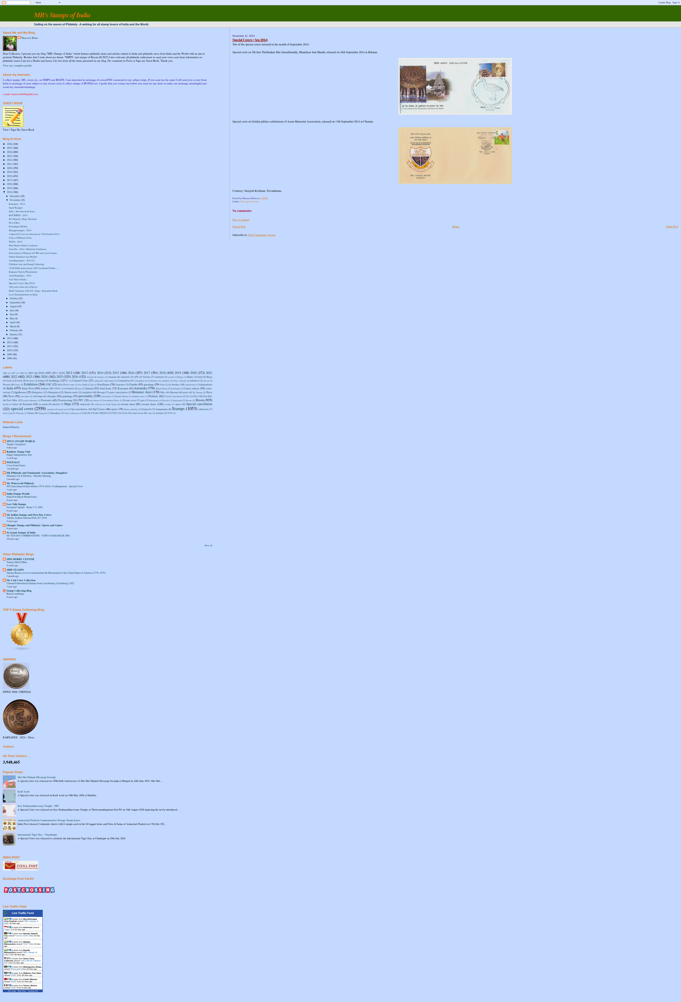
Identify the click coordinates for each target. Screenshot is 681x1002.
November (15, 200)
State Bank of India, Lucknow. (23, 245)
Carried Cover (80, 380)
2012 (10, 342)
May (12, 318)
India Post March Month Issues (22, 496)
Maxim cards (70, 392)
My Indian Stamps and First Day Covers (29, 515)
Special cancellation (199, 404)
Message (101, 392)
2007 (13, 373)
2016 (10, 184)
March (13, 326)
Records (165, 400)
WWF (170, 413)
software (98, 404)
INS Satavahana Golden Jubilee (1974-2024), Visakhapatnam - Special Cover (45, 486)
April (13, 322)
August (13, 306)
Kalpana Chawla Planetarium (23, 271)
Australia (159, 376)
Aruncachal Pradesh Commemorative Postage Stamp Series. (49, 820)
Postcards (46, 400)
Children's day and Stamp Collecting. (27, 264)
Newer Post (239, 227)
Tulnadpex (55, 413)
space (178, 404)
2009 (10, 354)
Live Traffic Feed (23, 913)
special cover (252, 201)
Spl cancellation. (79, 409)
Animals (112, 376)
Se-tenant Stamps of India (21, 532)
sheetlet (56, 404)
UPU (114, 413)
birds (199, 376)
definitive (194, 380)
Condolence (153, 380)
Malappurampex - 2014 (20, 230)
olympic (51, 396)
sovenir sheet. (148, 404)
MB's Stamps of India (62, 15)
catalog (97, 380)
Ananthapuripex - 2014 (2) (22, 260)
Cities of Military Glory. (20, 237)
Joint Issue (106, 388)
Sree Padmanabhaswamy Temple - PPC (38, 806)
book (19, 380)
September (15, 302)
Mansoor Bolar (29, 38)
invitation (69, 388)
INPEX (57, 388)
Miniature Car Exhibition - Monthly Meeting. (29, 475)
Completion (139, 380)
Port (195, 396)
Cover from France (16, 465)
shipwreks (85, 404)
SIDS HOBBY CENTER (20, 559)
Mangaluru (53, 392)
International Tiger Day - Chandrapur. (37, 834)
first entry (70, 384)
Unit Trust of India (18, 279)
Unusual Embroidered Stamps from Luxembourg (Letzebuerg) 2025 (40, 583)
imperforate (190, 384)
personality (86, 396)
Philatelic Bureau (121, 396)
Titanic (30, 413)
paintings (67, 396)
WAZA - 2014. (16, 241)
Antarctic (125, 376)
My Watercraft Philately (20, 483)
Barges (181, 376)
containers (166, 380)
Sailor (15, 404)
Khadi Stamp (161, 388)
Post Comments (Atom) (262, 235)
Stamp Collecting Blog (19, 590)
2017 (10, 180)
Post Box (207, 396)
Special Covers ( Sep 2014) (250, 39)
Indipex (45, 388)
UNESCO (103, 413)
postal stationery (30, 400)
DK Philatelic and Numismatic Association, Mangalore (37, 473)
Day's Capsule (180, 380)
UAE (84, 413)
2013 (10, 338)
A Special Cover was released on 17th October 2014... (35, 234)
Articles (147, 376)
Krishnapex (176, 388)
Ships (67, 404)
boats (9, 380)
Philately (153, 396)
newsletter (25, 396)
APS (136, 376)
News (11, 396)
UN (92, 413)
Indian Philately (11, 427)
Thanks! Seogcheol (16, 444)
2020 (10, 168)
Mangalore (37, 392)
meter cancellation (118, 392)
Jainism (89, 388)
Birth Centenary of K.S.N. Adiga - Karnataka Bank (33, 290)
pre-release (94, 400)
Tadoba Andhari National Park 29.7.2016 (27, 517)
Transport (42, 413)
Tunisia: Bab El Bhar (17, 562)
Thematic (20, 413)
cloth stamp (109, 380)
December (15, 196)
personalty (106, 396)
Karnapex (123, 388)
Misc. (163, 392)
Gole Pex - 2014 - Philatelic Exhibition (27, 249)
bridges (41, 380)
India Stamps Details (18, 494)
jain (79, 388)
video (150, 413)
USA (125, 413)
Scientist (27, 404)
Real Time (22, 991)
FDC (49, 384)
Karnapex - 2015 (17, 203)
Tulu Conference (71, 413)
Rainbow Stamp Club (18, 451)
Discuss (6, 384)
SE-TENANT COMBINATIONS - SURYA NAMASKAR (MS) (38, 535)
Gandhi (133, 384)
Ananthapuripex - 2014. (20, 275)
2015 (10, 188)
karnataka (141, 388)
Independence (205, 384)
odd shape (38, 396)
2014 (242, 201)
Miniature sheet (141, 392)
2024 (10, 152)
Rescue (189, 400)
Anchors (100, 376)
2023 (10, 156)
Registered (177, 400)
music (185, 392)
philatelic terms (138, 396)
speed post (63, 409)
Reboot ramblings (15, 593)
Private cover (129, 400)
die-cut (206, 380)
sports (114, 409)
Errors (17, 384)
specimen (51, 409)
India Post (27, 388)
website (159, 413)
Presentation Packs (111, 400)
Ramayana (153, 400)
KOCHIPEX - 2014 (18, 215)
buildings (54, 380)
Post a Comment (240, 219)
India (10, 388)
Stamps (178, 408)
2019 (10, 172)
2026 (10, 144)
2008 (10, 358)
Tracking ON (33, 991)
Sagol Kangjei (16, 207)
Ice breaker (174, 384)
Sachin (6, 404)
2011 (10, 346)
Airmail (90, 376)
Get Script (12, 991)
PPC (80, 400)
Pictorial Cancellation (173, 396)
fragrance (120, 384)
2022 (10, 160)
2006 (5, 373)
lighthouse (20, 392)
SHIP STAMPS (15, 570)
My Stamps (198, 392)
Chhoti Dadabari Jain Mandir (23, 256)
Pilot (188, 396)
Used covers (137, 413)
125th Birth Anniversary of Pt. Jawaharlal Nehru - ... (34, 268)
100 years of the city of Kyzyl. (23, 286)
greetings (149, 384)
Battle (190, 376)
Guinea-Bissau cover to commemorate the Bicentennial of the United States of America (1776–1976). (56, 572)
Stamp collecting (131, 409)
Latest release (192, 388)
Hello (162, 384)
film (60, 384)
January (14, 334)
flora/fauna (103, 384)
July (12, 310)
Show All (208, 545)
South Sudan (111, 404)
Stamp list (146, 409)
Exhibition (30, 384)
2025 (10, 147)
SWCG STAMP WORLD (21, 441)
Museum (174, 392)
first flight (82, 384)
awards (171, 376)
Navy (209, 392)
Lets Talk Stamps (16, 504)
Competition (123, 380)
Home (455, 227)
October (14, 298)
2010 (10, 350)
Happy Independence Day (19, 454)
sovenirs (167, 404)
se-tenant (43, 404)
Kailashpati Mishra (18, 226)
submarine (203, 409)
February (14, 330)
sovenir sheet (128, 404)
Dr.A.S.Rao (14, 222)
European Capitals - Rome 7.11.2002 (25, 507)
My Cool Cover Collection (21, 580)
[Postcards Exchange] (29, 897)
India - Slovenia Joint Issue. (22, 211)
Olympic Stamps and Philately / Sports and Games (35, 525)
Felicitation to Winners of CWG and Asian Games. (33, 253)
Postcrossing (65, 400)
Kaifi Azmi (23, 791)
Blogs (209, 376)
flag (92, 384)
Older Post (672, 227)
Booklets (30, 380)
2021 (10, 164)
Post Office (12, 400)
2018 (10, 176)
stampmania (162, 409)
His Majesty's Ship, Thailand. (23, 219)
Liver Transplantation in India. (23, 294)
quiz (143, 400)
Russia (200, 400)
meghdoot (87, 392)
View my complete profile (17, 65)
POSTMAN (13, 462)
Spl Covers (99, 409)
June (12, 314)
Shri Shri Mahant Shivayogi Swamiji (37, 777)
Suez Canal (7, 413)
